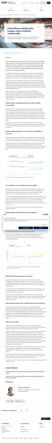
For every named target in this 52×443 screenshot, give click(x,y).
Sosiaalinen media (24, 431)
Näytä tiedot (44, 224)
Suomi (44, 3)
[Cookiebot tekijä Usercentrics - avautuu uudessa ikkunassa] (43, 214)
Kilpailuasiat (26, 10)
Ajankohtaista (24, 2)
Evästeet (30, 438)
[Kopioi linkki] (16, 105)
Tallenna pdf (18, 401)
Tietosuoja (26, 438)
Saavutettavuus (36, 438)
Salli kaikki (41, 227)
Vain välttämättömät (25, 227)
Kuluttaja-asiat (11, 10)
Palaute (21, 438)
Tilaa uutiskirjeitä (24, 429)
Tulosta (8, 401)
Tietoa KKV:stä (30, 2)
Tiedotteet (23, 427)
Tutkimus (41, 10)
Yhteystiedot (37, 2)
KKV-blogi (41, 427)
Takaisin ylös (44, 418)
